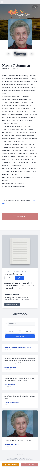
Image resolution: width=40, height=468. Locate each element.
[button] (20, 423)
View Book (9, 278)
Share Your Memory (12, 304)
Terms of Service (25, 460)
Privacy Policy (14, 460)
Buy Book (19, 278)
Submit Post (20, 336)
